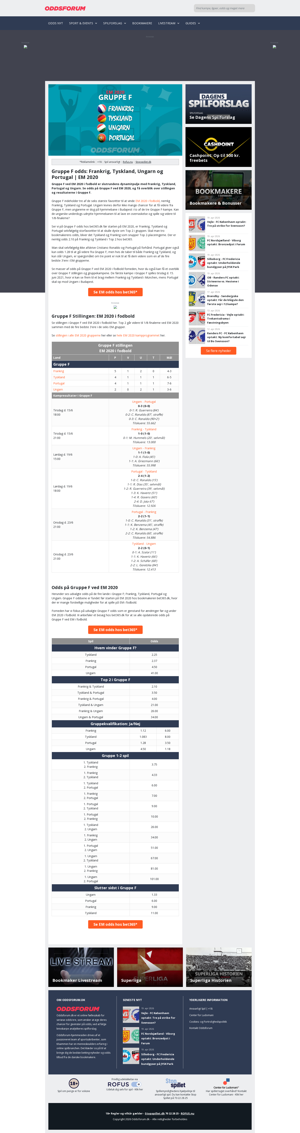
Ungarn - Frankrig (143, 448)
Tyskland (59, 377)
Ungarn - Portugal (144, 402)
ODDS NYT (55, 23)
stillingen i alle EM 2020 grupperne (78, 335)
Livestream (166, 23)
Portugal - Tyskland (144, 471)
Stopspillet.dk (143, 162)
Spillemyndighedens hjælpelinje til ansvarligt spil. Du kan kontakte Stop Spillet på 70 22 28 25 (175, 1094)
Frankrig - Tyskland (143, 429)
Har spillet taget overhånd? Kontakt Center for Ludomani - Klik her (226, 1092)
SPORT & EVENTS (81, 23)
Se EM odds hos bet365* (115, 292)
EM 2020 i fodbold (148, 201)
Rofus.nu (128, 162)
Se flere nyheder (218, 350)
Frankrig (58, 371)
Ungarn (58, 389)
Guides (191, 23)
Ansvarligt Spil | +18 (200, 1008)
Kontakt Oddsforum (200, 1028)
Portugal (58, 383)
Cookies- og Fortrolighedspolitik (208, 1021)
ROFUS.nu (187, 1113)
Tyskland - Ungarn (144, 544)
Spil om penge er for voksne (74, 1091)
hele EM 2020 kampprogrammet (138, 335)
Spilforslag (112, 23)
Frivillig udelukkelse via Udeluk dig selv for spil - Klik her (124, 1084)
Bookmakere (142, 23)
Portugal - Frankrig (144, 512)
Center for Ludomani (201, 1015)
